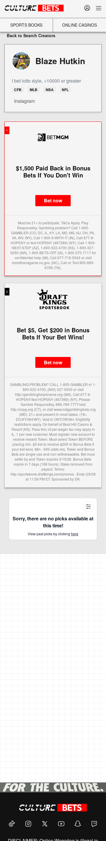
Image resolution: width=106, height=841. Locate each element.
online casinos (79, 25)
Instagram (24, 101)
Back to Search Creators (30, 35)
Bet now (53, 200)
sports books (26, 25)
